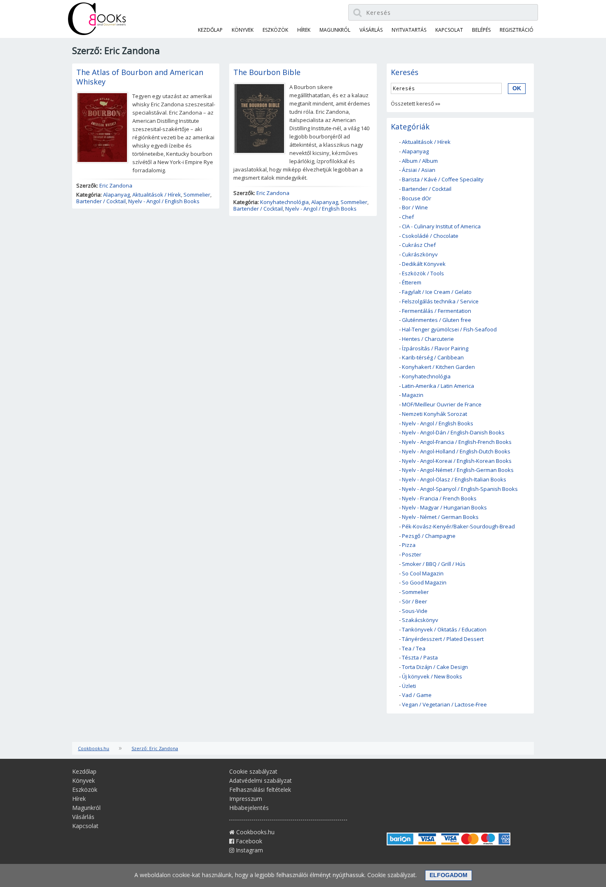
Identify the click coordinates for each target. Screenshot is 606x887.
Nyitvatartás (409, 29)
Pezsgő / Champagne (429, 536)
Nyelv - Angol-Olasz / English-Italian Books (454, 479)
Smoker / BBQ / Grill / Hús (433, 564)
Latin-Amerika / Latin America (438, 386)
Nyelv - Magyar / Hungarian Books (444, 507)
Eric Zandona (115, 185)
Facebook (248, 841)
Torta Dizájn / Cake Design (435, 667)
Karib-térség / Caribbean (433, 357)
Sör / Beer (414, 601)
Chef (408, 217)
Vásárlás (371, 29)
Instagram (248, 850)
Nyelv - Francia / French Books (439, 498)
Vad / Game (417, 695)
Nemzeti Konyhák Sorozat (434, 414)
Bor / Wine (415, 207)
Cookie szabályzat (253, 771)
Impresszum (245, 799)
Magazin (412, 395)
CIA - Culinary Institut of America (441, 226)
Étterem (411, 282)
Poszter (411, 554)
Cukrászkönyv (420, 254)
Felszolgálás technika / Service (440, 301)
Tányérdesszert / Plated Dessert (443, 639)
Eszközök (275, 29)
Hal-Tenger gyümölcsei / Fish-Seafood (449, 329)
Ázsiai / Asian (418, 170)
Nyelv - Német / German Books (440, 517)
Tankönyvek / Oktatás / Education (444, 629)
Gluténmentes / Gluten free (436, 320)
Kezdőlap (210, 29)
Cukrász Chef (419, 245)
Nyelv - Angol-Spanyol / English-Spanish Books (460, 489)
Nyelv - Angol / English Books (164, 201)
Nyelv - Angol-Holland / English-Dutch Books (456, 451)
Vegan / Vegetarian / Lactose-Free (444, 704)
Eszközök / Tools (423, 273)
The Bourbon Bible (267, 72)
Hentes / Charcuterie (428, 339)
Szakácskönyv (420, 620)
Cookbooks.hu (93, 748)
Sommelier (196, 194)
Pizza (409, 545)
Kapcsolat (449, 29)
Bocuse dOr (416, 198)
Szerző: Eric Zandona (155, 748)
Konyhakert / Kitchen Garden (438, 367)
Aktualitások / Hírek (156, 194)
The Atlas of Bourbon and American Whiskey (139, 77)
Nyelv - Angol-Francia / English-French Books (457, 442)
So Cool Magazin (423, 573)
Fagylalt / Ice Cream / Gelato (437, 292)
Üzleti (409, 686)
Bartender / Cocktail (101, 201)
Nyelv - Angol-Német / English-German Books (458, 470)
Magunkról (334, 29)
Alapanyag (116, 194)
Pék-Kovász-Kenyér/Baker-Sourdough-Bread (458, 526)
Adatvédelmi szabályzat (260, 780)
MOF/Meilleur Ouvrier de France (442, 404)
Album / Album (420, 160)
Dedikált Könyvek (424, 264)
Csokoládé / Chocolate (430, 235)
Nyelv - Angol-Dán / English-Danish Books (453, 432)
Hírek (303, 29)
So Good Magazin (424, 582)
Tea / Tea (413, 648)
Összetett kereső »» (415, 103)
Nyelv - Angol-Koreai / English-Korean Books (457, 461)
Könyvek (243, 29)
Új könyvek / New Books (432, 676)
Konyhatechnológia (284, 202)
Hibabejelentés (249, 808)
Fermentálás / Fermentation (436, 310)
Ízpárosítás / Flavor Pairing (435, 348)
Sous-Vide (414, 611)
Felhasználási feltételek (260, 789)
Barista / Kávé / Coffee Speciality (443, 179)
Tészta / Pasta (420, 657)
